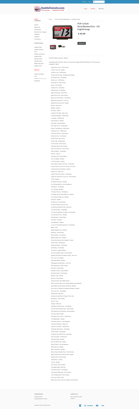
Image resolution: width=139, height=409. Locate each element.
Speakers (36, 36)
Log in (89, 1)
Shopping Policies (38, 396)
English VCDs (38, 66)
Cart (85, 1)
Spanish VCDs (38, 61)
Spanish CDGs (38, 58)
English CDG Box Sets (39, 50)
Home (50, 19)
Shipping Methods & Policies (40, 398)
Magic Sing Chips (39, 63)
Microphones (37, 29)
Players (36, 24)
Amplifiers (37, 34)
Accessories (37, 39)
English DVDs (38, 56)
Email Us (73, 398)
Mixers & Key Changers (40, 32)
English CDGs (38, 47)
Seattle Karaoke (46, 405)
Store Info (101, 8)
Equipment (37, 80)
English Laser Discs (39, 54)
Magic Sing (37, 27)
